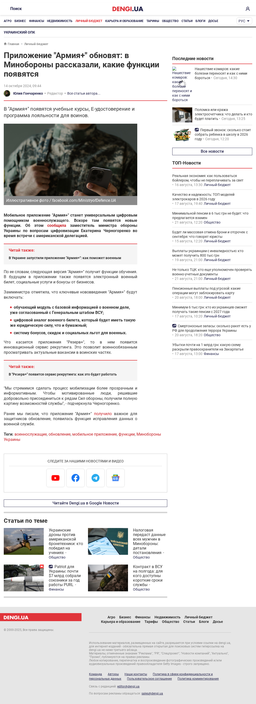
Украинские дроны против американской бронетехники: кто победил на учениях (66, 541)
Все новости (212, 151)
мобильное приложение (94, 434)
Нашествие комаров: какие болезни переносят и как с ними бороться (221, 73)
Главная (13, 44)
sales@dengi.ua (152, 693)
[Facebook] (75, 478)
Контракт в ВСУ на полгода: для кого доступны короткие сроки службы (148, 575)
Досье (213, 21)
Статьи (187, 21)
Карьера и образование (124, 21)
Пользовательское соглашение (149, 678)
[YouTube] (55, 478)
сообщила (56, 225)
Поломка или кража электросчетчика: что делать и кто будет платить (223, 114)
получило (103, 413)
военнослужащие (30, 434)
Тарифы (152, 21)
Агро (8, 21)
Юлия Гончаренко (28, 93)
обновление (59, 434)
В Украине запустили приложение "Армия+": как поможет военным (65, 258)
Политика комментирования (198, 678)
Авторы (113, 674)
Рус (241, 21)
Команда (95, 674)
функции (126, 434)
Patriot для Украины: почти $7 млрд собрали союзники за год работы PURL (65, 575)
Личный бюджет (89, 21)
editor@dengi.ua (128, 686)
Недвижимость (59, 21)
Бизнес (20, 21)
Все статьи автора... (83, 93)
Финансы (36, 21)
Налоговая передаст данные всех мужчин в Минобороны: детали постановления (149, 541)
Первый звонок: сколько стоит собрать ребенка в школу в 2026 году (223, 134)
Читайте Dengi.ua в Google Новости (85, 503)
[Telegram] (95, 478)
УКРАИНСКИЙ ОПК (19, 32)
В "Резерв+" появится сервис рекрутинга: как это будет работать (63, 374)
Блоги (200, 21)
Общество (170, 21)
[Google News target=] (115, 478)
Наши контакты (135, 674)
